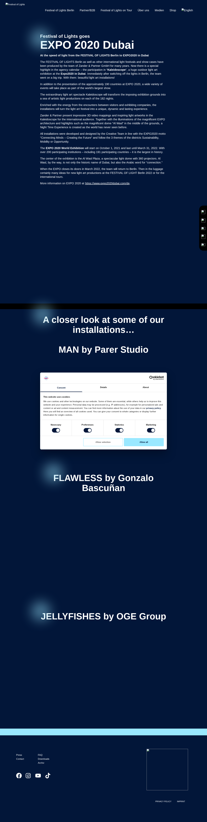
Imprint (181, 801)
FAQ (40, 755)
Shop (173, 10)
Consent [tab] (61, 387)
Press (19, 755)
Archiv (41, 763)
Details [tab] (103, 387)
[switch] (88, 430)
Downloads (43, 759)
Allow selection (103, 442)
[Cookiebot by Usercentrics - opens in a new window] (151, 378)
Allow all (144, 442)
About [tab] (146, 387)
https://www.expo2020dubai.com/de (107, 183)
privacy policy (153, 408)
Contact (20, 759)
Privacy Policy (163, 801)
